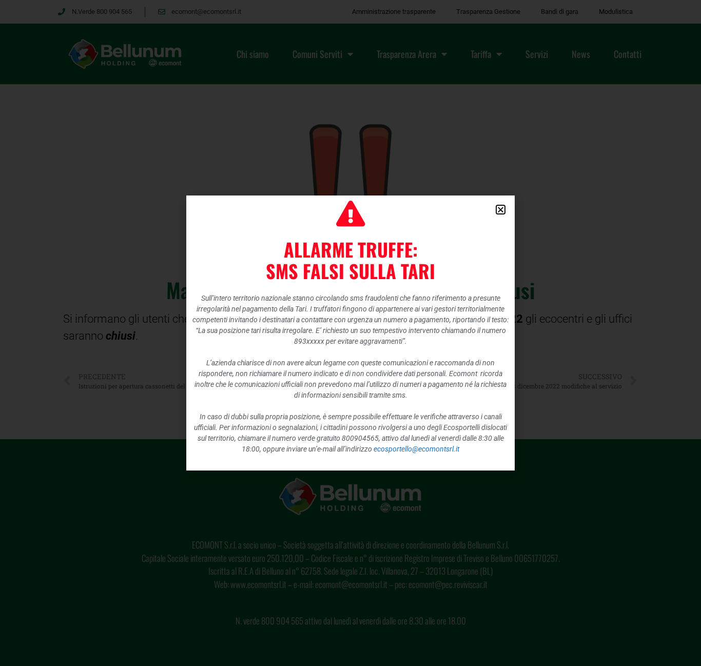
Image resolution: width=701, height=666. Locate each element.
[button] (500, 209)
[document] (350, 333)
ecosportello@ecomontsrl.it (416, 449)
